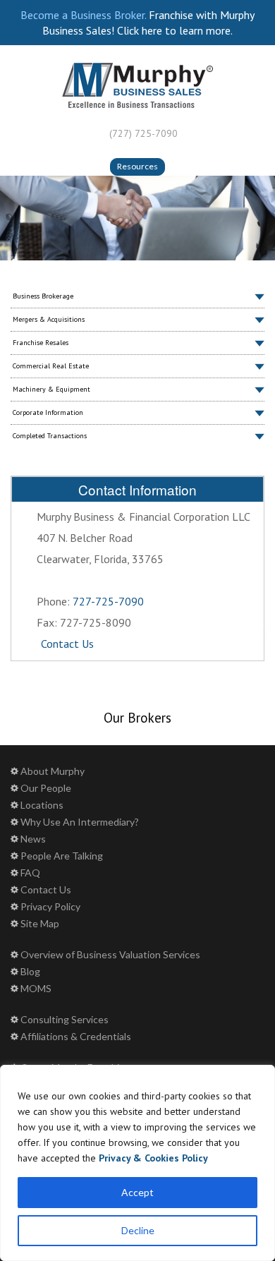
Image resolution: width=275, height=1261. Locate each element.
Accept (137, 1192)
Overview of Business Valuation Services (110, 954)
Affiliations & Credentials (75, 1036)
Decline (137, 1230)
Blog (30, 971)
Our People (45, 788)
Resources (137, 166)
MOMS (35, 988)
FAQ (30, 873)
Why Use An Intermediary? (79, 822)
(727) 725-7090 (143, 133)
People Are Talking (61, 856)
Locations (41, 805)
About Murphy (52, 771)
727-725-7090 (108, 601)
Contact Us (67, 643)
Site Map (39, 923)
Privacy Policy (50, 906)
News (33, 839)
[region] (137, 1163)
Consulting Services (64, 1019)
